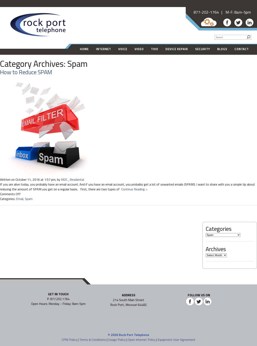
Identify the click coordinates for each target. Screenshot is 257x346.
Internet (103, 49)
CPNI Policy (69, 339)
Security (202, 49)
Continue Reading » (133, 189)
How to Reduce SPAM (26, 72)
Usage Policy (117, 339)
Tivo (154, 49)
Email (19, 198)
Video (139, 49)
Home (84, 49)
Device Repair (176, 49)
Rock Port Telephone (134, 334)
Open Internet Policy (142, 339)
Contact (242, 49)
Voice (122, 49)
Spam (29, 198)
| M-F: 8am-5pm (235, 12)
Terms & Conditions (92, 339)
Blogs (222, 49)
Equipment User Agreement (176, 339)
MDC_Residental (72, 179)
